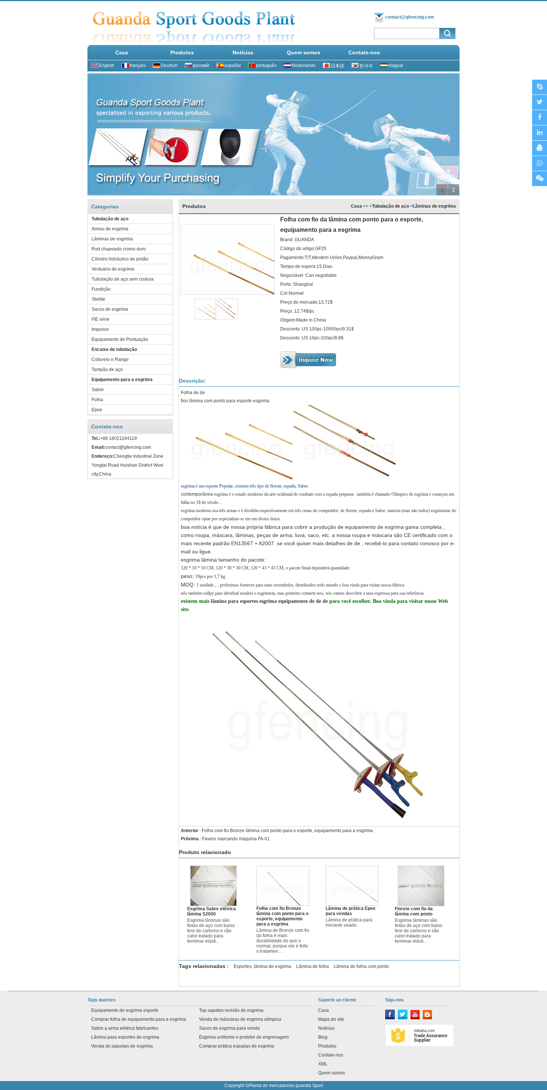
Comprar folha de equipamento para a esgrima (138, 1019)
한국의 (366, 65)
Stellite (98, 299)
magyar (395, 65)
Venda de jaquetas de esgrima (122, 1046)
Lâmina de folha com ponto (361, 966)
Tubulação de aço (110, 218)
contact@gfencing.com (409, 17)
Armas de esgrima (110, 228)
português (266, 65)
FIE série (100, 319)
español (232, 65)
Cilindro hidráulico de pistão (120, 259)
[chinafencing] (539, 87)
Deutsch (169, 65)
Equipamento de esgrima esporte (125, 1010)
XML (322, 1064)
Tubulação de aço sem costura (123, 279)
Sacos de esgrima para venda (229, 1028)
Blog (322, 1037)
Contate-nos (364, 52)
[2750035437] (539, 148)
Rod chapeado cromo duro (119, 249)
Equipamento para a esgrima (122, 379)
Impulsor (100, 329)
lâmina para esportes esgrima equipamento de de (270, 601)
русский (201, 65)
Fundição (101, 289)
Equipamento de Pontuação (120, 339)
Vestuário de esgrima (113, 269)
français (137, 65)
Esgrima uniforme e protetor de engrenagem (244, 1037)
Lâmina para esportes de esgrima (125, 1037)
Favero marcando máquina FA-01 (236, 838)
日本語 (337, 65)
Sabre (98, 389)
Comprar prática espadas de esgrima (236, 1046)
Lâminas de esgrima (112, 239)
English (106, 65)
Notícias (243, 52)
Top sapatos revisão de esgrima (231, 1010)
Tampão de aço (107, 369)
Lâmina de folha (312, 966)
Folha (97, 399)
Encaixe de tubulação (114, 349)
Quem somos (303, 52)
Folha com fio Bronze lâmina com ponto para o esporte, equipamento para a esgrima (287, 830)
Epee (97, 409)
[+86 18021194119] (539, 178)
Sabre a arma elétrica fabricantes (124, 1028)
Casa (121, 52)
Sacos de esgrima (110, 309)
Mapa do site (331, 1019)
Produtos (182, 52)
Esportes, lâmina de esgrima (262, 966)
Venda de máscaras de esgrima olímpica (240, 1019)
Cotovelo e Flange (110, 359)
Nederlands (304, 65)
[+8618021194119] (539, 163)
